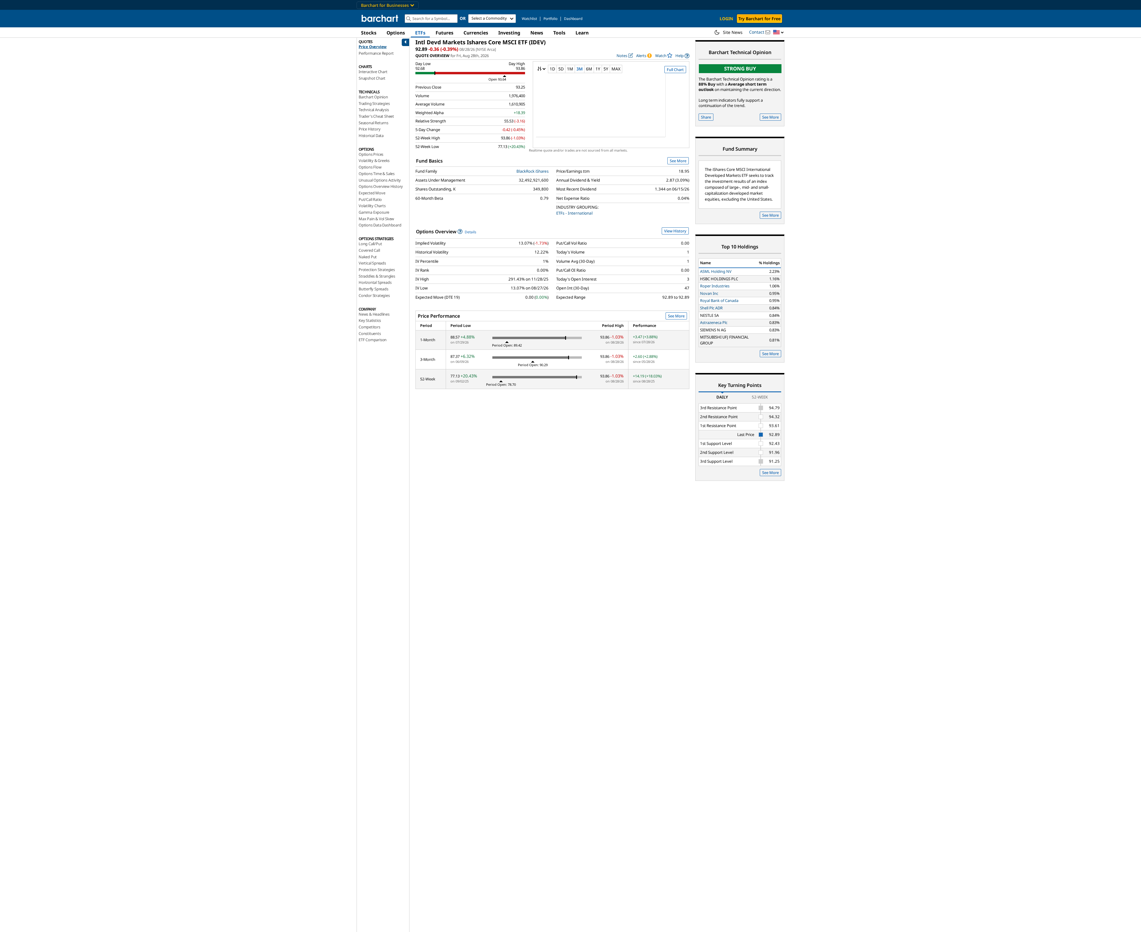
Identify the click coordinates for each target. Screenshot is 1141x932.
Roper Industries (714, 286)
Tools (559, 32)
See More (678, 160)
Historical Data (371, 135)
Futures (444, 32)
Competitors (369, 327)
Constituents (370, 333)
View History (675, 231)
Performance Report (376, 53)
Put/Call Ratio (370, 199)
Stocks (368, 32)
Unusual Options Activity (380, 180)
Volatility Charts (372, 205)
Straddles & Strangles (377, 276)
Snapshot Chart (372, 78)
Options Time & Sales (377, 173)
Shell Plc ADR (711, 308)
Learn (582, 32)
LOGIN (726, 18)
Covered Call (369, 250)
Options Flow (370, 167)
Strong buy (740, 68)
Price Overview (373, 46)
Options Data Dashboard (380, 225)
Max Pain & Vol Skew (376, 218)
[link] (682, 56)
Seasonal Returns (373, 122)
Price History (369, 129)
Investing (509, 32)
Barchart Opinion (373, 97)
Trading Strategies (374, 103)
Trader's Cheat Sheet (376, 116)
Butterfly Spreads (373, 289)
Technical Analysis (374, 109)
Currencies (476, 32)
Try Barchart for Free (759, 18)
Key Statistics (370, 320)
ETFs (420, 32)
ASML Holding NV (716, 271)
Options (396, 32)
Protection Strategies (377, 269)
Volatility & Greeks (374, 160)
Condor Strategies (374, 295)
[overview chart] (611, 109)
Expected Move (372, 193)
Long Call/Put (370, 243)
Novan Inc (709, 293)
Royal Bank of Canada (719, 300)
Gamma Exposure (374, 212)
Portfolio (550, 18)
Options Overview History (381, 186)
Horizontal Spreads (375, 282)
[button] (778, 32)
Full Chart (675, 69)
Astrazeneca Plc (713, 322)
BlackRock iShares (532, 171)
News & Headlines (374, 314)
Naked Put (368, 256)
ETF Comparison (373, 339)
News (536, 32)
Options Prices (371, 154)
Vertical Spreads (372, 263)
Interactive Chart (373, 71)
